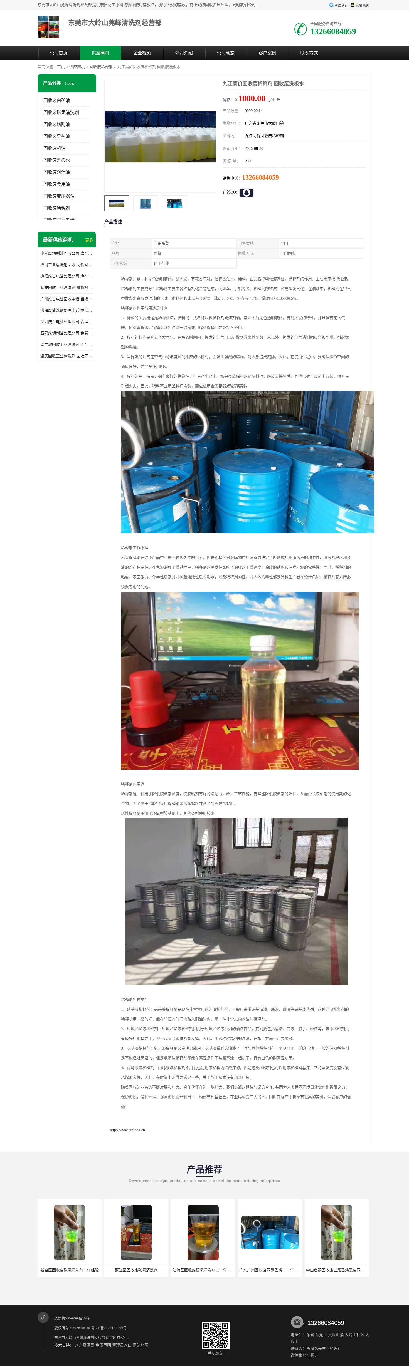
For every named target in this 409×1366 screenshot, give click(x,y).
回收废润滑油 (56, 172)
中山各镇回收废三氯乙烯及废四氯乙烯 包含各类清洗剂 (286, 1270)
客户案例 (267, 53)
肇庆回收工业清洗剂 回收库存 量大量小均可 (66, 356)
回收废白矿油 (56, 100)
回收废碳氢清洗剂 (61, 112)
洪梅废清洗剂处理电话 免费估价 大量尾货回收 (66, 310)
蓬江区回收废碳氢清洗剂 (69, 1270)
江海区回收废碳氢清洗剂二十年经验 (137, 1270)
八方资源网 (84, 1345)
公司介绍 (184, 53)
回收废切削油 (56, 124)
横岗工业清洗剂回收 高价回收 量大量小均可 (66, 265)
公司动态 (226, 53)
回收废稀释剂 (101, 67)
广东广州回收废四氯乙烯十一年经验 (204, 1270)
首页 (61, 67)
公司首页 (59, 53)
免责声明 (103, 1345)
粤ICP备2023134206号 (109, 1328)
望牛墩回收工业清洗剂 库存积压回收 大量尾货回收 (66, 345)
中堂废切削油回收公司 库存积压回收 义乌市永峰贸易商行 (66, 253)
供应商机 (100, 53)
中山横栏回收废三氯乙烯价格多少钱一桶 (341, 1270)
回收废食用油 (56, 184)
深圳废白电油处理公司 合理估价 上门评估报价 (66, 322)
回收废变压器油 (59, 196)
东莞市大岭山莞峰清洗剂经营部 (79, 1337)
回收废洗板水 (56, 160)
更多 (89, 240)
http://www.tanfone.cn (127, 1130)
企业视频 (142, 53)
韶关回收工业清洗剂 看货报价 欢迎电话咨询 (66, 288)
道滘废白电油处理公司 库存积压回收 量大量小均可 (66, 276)
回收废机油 (54, 148)
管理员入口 (122, 1345)
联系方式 (309, 53)
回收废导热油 (56, 136)
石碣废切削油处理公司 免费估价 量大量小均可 (66, 333)
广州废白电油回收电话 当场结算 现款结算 (66, 299)
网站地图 (140, 1345)
